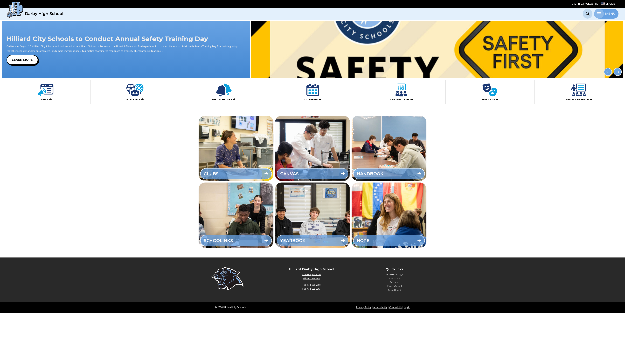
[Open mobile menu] (599, 13)
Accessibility (380, 307)
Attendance (394, 278)
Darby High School (44, 13)
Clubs (211, 173)
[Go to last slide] (608, 72)
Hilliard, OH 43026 (311, 278)
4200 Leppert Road (311, 274)
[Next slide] (618, 72)
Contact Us (395, 307)
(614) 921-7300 (313, 285)
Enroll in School (394, 286)
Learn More (22, 59)
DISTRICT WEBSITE (584, 3)
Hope (363, 240)
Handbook (370, 173)
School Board (394, 290)
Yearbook (293, 240)
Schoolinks (218, 240)
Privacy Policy (363, 307)
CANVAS (289, 173)
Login (407, 307)
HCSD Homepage (394, 274)
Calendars (394, 282)
